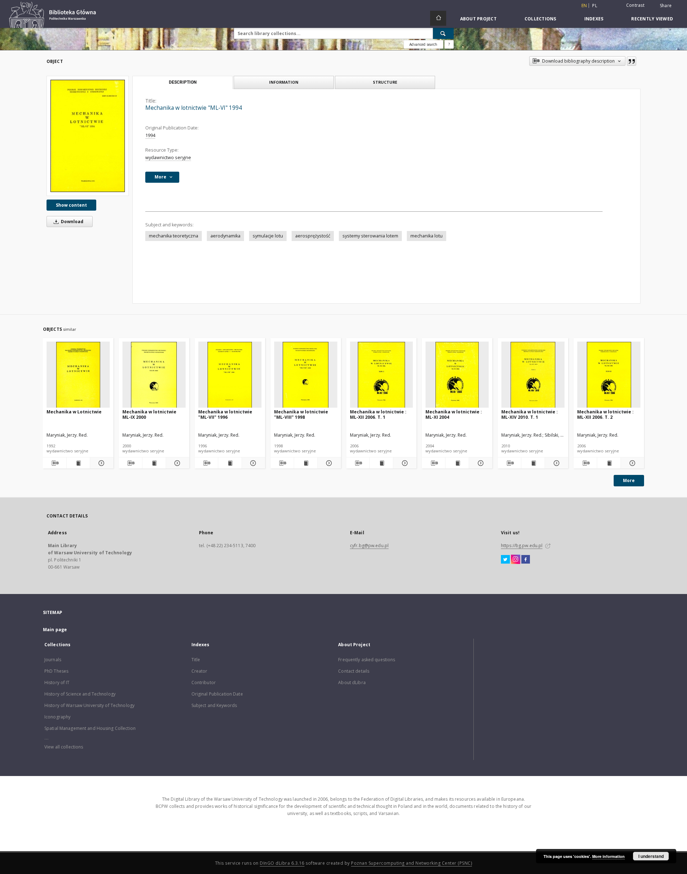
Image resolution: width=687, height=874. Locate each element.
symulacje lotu (268, 236)
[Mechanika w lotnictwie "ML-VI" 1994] (87, 136)
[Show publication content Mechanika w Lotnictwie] (78, 463)
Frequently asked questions (366, 660)
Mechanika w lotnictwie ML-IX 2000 (149, 414)
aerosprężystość (312, 236)
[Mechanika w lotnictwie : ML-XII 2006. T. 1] (381, 375)
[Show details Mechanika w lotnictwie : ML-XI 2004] (479, 463)
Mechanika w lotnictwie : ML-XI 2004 (453, 414)
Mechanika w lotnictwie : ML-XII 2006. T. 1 (378, 414)
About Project (478, 19)
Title (195, 660)
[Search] (443, 33)
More (629, 480)
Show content (71, 205)
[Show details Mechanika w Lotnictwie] (100, 463)
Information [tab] (283, 82)
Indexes (594, 19)
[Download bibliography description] (54, 463)
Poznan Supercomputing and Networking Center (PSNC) (411, 863)
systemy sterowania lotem (370, 236)
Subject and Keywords (214, 705)
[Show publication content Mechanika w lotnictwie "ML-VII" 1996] (230, 463)
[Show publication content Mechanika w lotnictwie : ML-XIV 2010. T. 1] (533, 463)
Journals (52, 660)
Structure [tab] (385, 82)
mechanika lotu (426, 236)
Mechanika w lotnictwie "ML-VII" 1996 (225, 414)
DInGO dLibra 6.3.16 (282, 863)
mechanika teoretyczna (173, 236)
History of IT (57, 682)
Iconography (57, 717)
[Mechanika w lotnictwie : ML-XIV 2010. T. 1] (533, 375)
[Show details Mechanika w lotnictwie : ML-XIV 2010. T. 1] (555, 463)
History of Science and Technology (80, 694)
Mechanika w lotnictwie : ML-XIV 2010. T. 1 (529, 414)
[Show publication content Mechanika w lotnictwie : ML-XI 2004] (457, 463)
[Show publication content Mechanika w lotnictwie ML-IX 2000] (154, 463)
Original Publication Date (217, 694)
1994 (150, 135)
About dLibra (351, 682)
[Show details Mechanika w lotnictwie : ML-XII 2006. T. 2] (631, 463)
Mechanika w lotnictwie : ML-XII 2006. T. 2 (605, 414)
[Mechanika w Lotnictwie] (78, 375)
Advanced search (423, 44)
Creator (199, 671)
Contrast (635, 5)
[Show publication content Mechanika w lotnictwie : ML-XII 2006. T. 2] (608, 463)
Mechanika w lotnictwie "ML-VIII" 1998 (301, 414)
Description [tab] (182, 82)
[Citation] (631, 61)
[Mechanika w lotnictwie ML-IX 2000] (154, 375)
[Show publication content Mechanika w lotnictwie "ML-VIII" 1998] (305, 463)
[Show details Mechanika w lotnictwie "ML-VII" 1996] (252, 463)
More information (608, 856)
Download (71, 221)
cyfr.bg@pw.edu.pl (369, 545)
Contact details (353, 671)
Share (666, 6)
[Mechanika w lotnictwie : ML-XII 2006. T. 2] (609, 375)
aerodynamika (225, 236)
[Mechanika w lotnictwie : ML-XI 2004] (457, 375)
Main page (55, 630)
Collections (540, 19)
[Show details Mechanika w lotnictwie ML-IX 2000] (176, 463)
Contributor (203, 682)
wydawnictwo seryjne (168, 157)
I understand (651, 856)
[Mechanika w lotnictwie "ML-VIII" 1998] (305, 375)
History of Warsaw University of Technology (89, 705)
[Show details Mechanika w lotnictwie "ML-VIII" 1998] (328, 463)
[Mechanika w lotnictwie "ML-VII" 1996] (230, 375)
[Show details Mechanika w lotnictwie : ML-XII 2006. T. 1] (403, 463)
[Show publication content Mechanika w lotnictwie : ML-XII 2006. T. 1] (381, 463)
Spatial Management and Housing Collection (90, 728)
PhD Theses (56, 671)
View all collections (63, 747)
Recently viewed (652, 19)
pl (594, 5)
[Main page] (438, 18)
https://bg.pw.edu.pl (521, 545)
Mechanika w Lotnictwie (74, 412)
